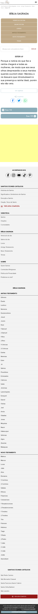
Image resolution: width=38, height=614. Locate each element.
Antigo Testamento (26, 6)
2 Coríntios (4, 484)
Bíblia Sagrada (12, 6)
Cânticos (4, 380)
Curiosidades (5, 225)
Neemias (4, 356)
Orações (3, 221)
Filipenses (4, 496)
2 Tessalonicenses (7, 508)
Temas (19, 41)
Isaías (2, 384)
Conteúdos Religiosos (8, 269)
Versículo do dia (19, 20)
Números (4, 309)
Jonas (3, 419)
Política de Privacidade (8, 273)
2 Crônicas (4, 349)
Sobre (3, 262)
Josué (3, 317)
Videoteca (5, 213)
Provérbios (4, 372)
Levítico (3, 305)
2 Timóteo (4, 516)
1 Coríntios (4, 480)
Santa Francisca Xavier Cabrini (11, 583)
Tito (2, 519)
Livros (18, 6)
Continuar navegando (19, 612)
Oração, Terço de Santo (9, 202)
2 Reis (3, 341)
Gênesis (3, 297)
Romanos (4, 476)
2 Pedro (3, 539)
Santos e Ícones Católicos (12, 186)
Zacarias (3, 443)
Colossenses (5, 500)
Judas (3, 555)
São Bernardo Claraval (8, 579)
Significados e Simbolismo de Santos (13, 194)
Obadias (3, 416)
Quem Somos (5, 266)
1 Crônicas (4, 345)
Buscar (33, 49)
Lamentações (5, 392)
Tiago (3, 531)
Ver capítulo (19, 91)
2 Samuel (4, 333)
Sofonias (4, 435)
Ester (33, 6)
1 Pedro (3, 535)
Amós (3, 412)
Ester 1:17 (7, 8)
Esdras (3, 352)
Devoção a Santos (7, 198)
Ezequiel (4, 396)
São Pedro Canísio (7, 575)
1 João (3, 543)
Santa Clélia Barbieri (8, 587)
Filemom (4, 523)
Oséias (3, 404)
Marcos (3, 460)
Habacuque (5, 431)
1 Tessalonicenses (7, 504)
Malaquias (4, 447)
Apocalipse (4, 559)
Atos (2, 472)
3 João (3, 551)
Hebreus (4, 527)
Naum (3, 427)
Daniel (3, 400)
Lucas (3, 464)
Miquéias (4, 423)
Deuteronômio (6, 313)
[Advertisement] (19, 143)
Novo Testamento (19, 37)
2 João (3, 547)
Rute (2, 325)
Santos (3, 217)
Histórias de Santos (7, 190)
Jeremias (4, 388)
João (2, 468)
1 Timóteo (4, 512)
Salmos (3, 368)
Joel (2, 408)
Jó (1, 364)
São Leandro (5, 591)
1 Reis (3, 337)
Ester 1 (2, 8)
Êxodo (3, 301)
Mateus (3, 456)
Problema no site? (7, 277)
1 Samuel (4, 329)
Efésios (3, 492)
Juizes (3, 321)
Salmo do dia (19, 24)
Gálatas (3, 488)
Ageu (2, 439)
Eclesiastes (4, 376)
